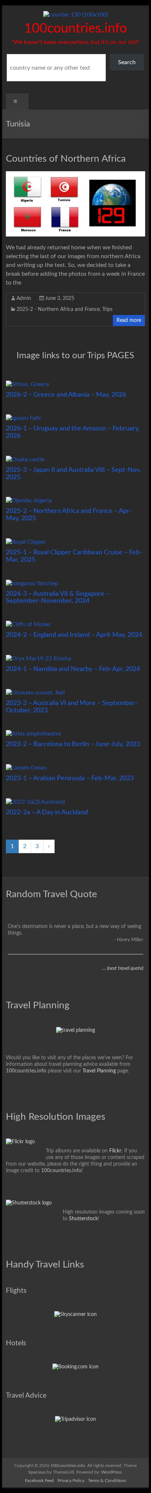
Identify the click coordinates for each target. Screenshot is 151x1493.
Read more (129, 320)
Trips (107, 309)
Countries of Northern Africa (66, 159)
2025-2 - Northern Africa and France (58, 309)
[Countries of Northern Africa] (75, 175)
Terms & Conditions (107, 1480)
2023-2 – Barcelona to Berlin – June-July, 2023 (73, 744)
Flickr (115, 1150)
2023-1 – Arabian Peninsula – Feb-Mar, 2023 (70, 778)
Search (127, 62)
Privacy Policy (71, 1480)
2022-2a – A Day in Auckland (47, 812)
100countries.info (75, 28)
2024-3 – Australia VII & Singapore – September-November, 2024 (58, 598)
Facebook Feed (39, 1480)
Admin (23, 298)
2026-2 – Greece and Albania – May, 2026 (66, 395)
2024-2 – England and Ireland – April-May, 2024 (74, 635)
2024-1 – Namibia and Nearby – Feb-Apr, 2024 (73, 669)
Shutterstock (83, 1218)
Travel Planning (99, 1071)
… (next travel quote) (122, 968)
